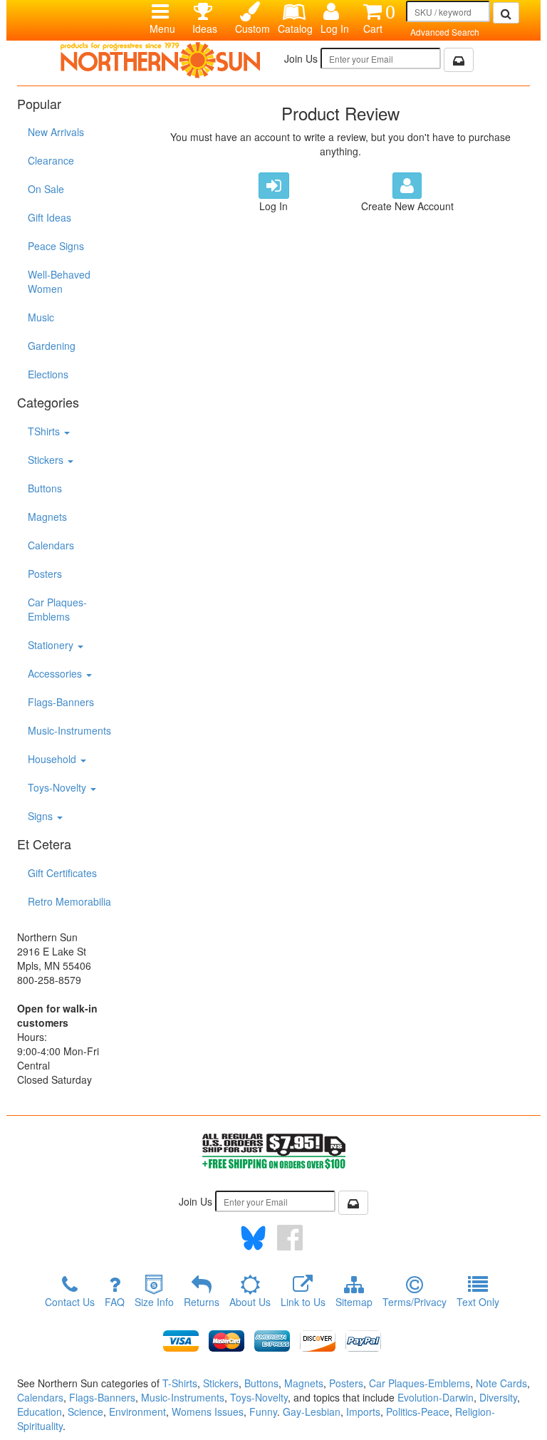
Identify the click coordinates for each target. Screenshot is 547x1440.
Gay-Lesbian (311, 1411)
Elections (48, 374)
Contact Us (70, 1302)
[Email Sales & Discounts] (459, 60)
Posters (45, 573)
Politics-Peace (417, 1411)
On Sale (46, 189)
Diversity (498, 1397)
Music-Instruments (69, 730)
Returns (201, 1302)
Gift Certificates (62, 873)
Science (85, 1411)
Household (53, 759)
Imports (363, 1411)
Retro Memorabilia (69, 901)
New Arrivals (56, 132)
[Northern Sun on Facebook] (289, 1237)
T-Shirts (179, 1383)
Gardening (51, 345)
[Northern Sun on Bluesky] (253, 1238)
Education (39, 1411)
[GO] (506, 13)
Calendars (51, 545)
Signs (42, 816)
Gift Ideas (49, 217)
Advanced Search (444, 32)
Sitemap (354, 1302)
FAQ (115, 1302)
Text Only (478, 1302)
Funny (263, 1411)
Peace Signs (56, 246)
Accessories (56, 673)
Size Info (154, 1302)
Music (41, 317)
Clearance (51, 160)
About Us (250, 1302)
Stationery (52, 645)
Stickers (47, 459)
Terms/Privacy (414, 1302)
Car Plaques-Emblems (57, 609)
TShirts (45, 431)
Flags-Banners (61, 702)
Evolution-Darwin (435, 1397)
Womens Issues (208, 1411)
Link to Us (303, 1302)
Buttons (45, 488)
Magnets (47, 516)
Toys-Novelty (58, 787)
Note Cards (501, 1383)
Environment (137, 1411)
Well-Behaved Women (59, 281)
